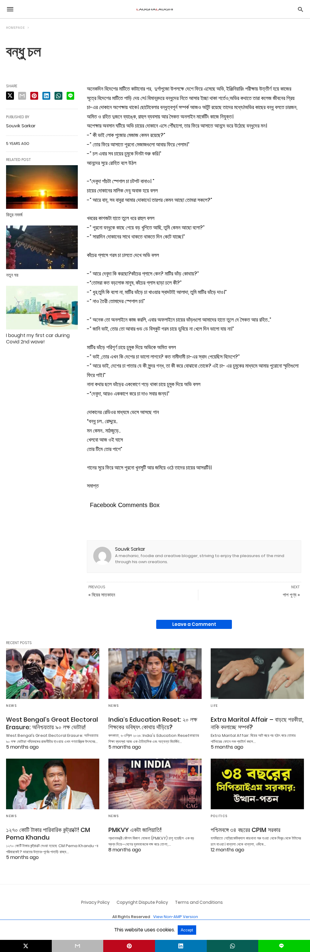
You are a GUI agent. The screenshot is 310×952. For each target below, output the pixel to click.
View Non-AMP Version (175, 917)
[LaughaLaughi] (155, 9)
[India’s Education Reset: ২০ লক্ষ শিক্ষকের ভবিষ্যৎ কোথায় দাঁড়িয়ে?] (155, 673)
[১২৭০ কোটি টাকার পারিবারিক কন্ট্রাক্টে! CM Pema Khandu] (52, 784)
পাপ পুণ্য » (291, 594)
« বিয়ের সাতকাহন (101, 594)
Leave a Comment (194, 624)
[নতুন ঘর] (42, 247)
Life (214, 705)
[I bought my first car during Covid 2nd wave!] (42, 307)
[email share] (22, 96)
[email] (78, 946)
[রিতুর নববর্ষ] (42, 187)
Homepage (15, 27)
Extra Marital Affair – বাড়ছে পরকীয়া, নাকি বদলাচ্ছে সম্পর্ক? (257, 723)
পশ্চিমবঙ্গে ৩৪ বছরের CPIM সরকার (245, 830)
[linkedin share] (46, 96)
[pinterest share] (34, 96)
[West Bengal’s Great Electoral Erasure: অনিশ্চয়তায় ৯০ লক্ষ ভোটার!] (52, 673)
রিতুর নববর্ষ (14, 214)
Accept (187, 930)
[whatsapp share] (58, 96)
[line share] (70, 96)
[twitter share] (10, 96)
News (11, 705)
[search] (300, 9)
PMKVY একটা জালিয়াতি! (135, 830)
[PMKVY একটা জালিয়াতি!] (155, 784)
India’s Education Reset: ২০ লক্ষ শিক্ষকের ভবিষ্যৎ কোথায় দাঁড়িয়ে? (152, 723)
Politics (219, 816)
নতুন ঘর (12, 275)
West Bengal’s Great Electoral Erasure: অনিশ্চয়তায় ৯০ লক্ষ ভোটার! (52, 723)
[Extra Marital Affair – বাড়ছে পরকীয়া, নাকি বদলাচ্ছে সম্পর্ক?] (257, 673)
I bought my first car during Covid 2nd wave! (38, 338)
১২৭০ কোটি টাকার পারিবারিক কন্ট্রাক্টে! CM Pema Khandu (48, 834)
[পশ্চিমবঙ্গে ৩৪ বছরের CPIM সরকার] (257, 784)
